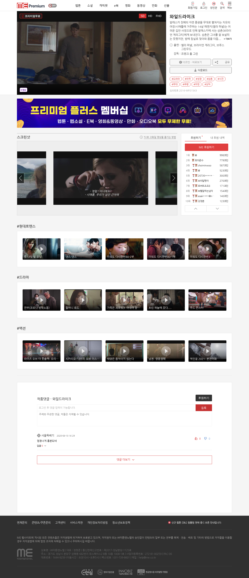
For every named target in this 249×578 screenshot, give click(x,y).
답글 (40, 445)
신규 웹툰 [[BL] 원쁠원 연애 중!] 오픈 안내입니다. (197, 522)
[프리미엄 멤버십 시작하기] (124, 113)
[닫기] (226, 103)
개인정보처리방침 (97, 522)
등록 (203, 407)
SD (143, 15)
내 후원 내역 (217, 137)
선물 (166, 5)
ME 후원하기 (206, 147)
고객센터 (60, 522)
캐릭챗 (103, 5)
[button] (20, 178)
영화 (128, 5)
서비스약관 (76, 522)
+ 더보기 (228, 39)
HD (150, 15)
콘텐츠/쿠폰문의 (41, 522)
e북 (116, 5)
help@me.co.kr (147, 557)
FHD (159, 15)
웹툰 (78, 5)
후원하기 (203, 397)
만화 (154, 5)
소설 (90, 5)
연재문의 (22, 522)
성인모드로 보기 (52, 5)
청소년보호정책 (121, 522)
